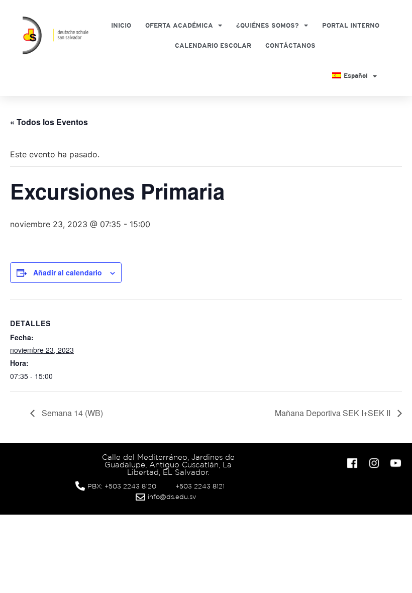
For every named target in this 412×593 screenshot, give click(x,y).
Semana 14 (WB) (71, 413)
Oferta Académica (179, 25)
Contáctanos (290, 45)
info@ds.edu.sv (172, 497)
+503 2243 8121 (200, 486)
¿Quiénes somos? (267, 25)
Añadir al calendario (67, 272)
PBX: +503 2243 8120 (121, 486)
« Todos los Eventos (49, 122)
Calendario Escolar (213, 45)
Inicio (121, 25)
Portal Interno (350, 25)
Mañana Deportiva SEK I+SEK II (333, 413)
